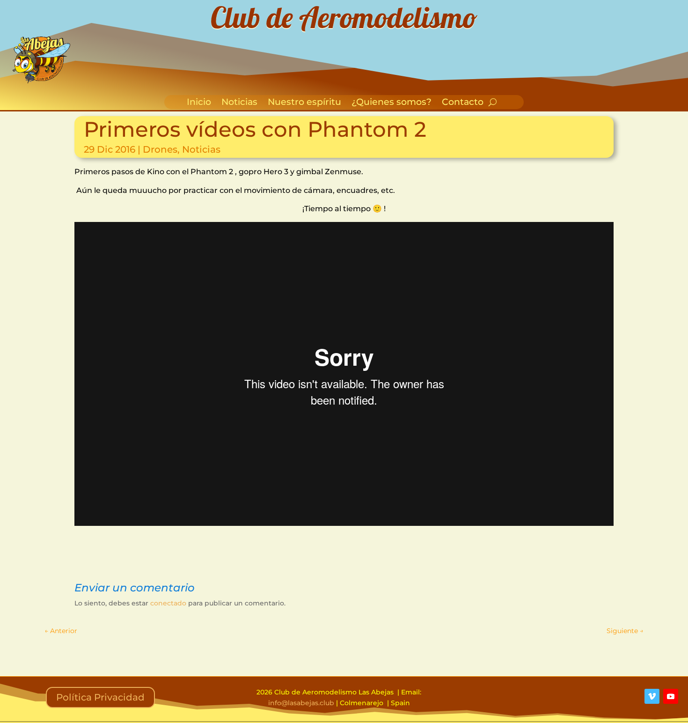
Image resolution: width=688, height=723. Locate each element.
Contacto (462, 103)
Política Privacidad (100, 697)
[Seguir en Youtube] (670, 696)
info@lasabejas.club (301, 703)
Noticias (239, 103)
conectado (168, 603)
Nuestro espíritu (304, 103)
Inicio (199, 103)
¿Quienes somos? (391, 103)
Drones (160, 149)
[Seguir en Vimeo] (651, 696)
